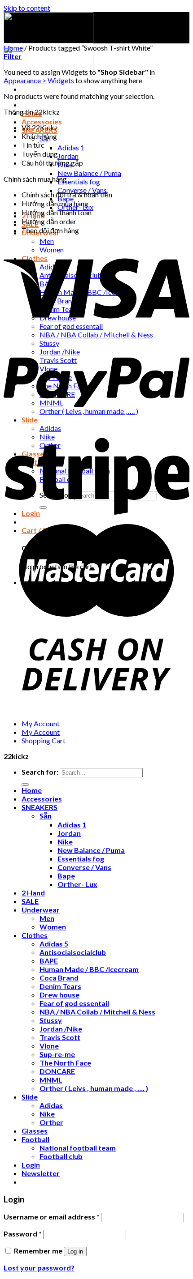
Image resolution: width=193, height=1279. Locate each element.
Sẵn (45, 815)
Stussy (50, 1020)
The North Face (65, 1062)
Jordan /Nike (60, 1028)
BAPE (48, 960)
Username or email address (52, 1216)
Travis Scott (59, 1037)
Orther (51, 1122)
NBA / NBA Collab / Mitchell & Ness (97, 1011)
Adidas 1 (70, 147)
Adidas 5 (53, 943)
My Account (41, 723)
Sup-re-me (57, 1054)
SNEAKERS (39, 807)
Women (52, 926)
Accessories (42, 121)
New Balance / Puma (89, 173)
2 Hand (33, 892)
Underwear (41, 909)
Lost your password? (39, 1267)
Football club (61, 1156)
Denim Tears (60, 986)
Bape (66, 875)
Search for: (40, 771)
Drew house (59, 994)
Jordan (68, 156)
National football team (77, 1147)
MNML (50, 1079)
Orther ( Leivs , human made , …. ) (93, 1088)
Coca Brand (59, 977)
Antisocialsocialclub (72, 952)
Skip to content (27, 8)
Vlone (49, 1045)
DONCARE (57, 1071)
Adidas (51, 1105)
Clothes (35, 935)
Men (46, 241)
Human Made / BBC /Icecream (89, 969)
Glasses (35, 1130)
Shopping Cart (44, 740)
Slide (30, 1096)
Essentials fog (78, 181)
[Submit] (25, 784)
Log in (75, 1251)
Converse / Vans (84, 867)
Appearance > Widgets (39, 80)
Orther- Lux (77, 884)
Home (13, 47)
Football (35, 1139)
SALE (30, 901)
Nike (65, 841)
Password (23, 1233)
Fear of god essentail (74, 1003)
